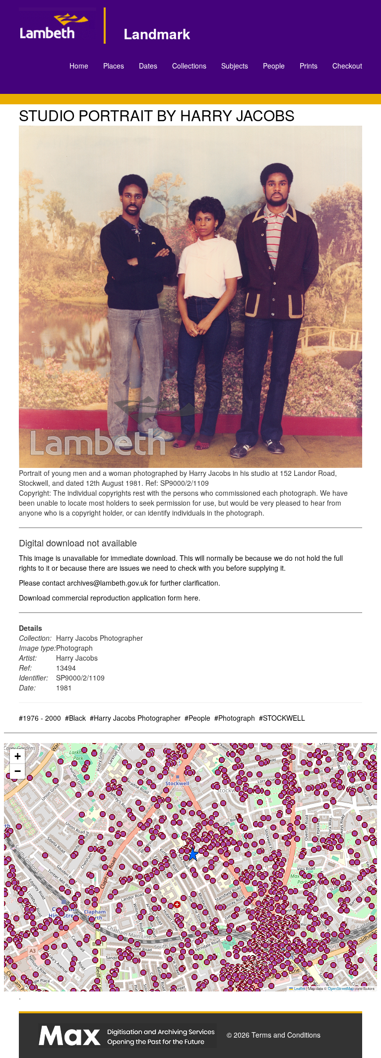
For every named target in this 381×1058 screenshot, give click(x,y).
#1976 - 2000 (40, 718)
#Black (75, 718)
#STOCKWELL (282, 718)
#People (197, 718)
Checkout (347, 66)
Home (78, 66)
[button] (49, 774)
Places (113, 66)
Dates (148, 66)
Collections (189, 66)
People (274, 66)
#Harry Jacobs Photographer (135, 718)
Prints (309, 66)
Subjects (234, 66)
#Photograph (234, 718)
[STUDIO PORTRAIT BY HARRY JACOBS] (190, 297)
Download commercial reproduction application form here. (109, 598)
